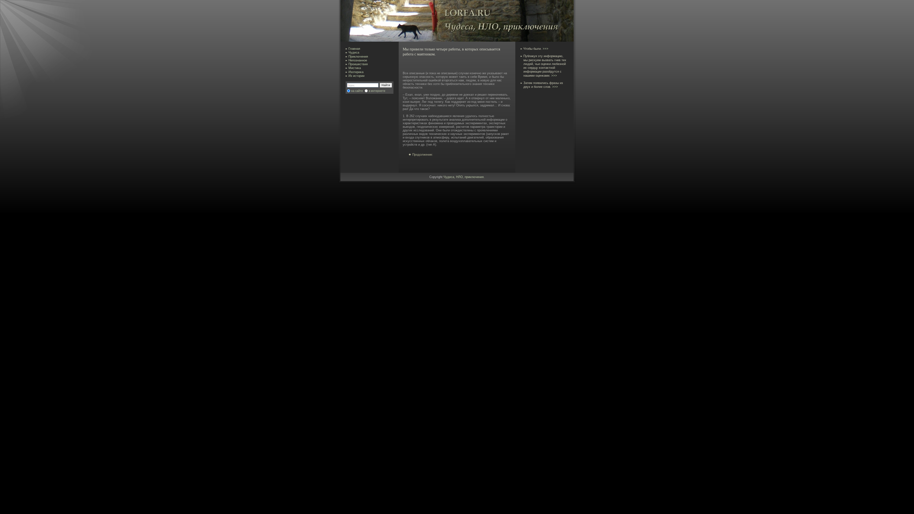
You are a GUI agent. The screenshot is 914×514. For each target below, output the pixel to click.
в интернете (377, 91)
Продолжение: (422, 154)
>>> (545, 48)
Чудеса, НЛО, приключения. (464, 177)
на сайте (357, 91)
